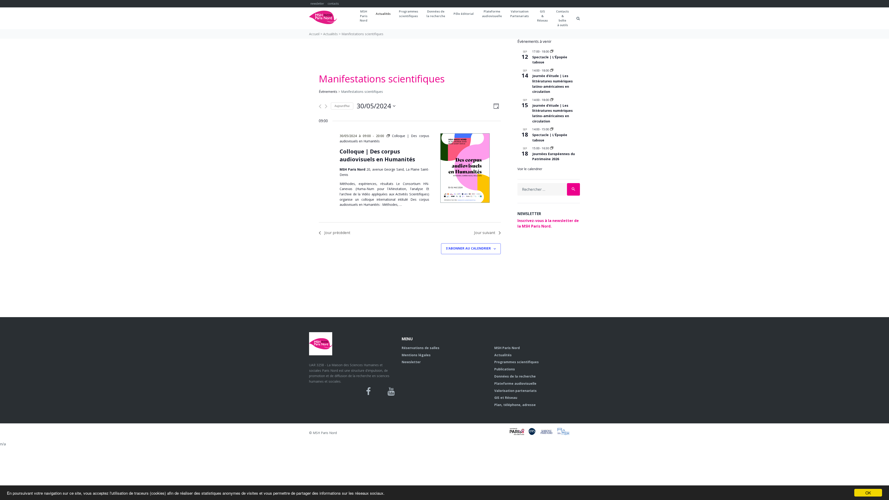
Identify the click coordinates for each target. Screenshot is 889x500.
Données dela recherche (435, 13)
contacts (333, 4)
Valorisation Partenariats (519, 13)
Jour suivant (484, 232)
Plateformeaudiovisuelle (492, 13)
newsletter (317, 4)
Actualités (383, 14)
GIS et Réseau (505, 397)
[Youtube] (391, 391)
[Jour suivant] (326, 106)
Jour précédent (337, 232)
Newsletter (411, 362)
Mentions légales (416, 355)
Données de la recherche (515, 376)
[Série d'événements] (551, 51)
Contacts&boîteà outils (562, 18)
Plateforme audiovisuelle (515, 383)
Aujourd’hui (342, 106)
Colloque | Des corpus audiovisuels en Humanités (377, 155)
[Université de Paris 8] (519, 433)
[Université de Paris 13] (548, 433)
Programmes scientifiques (408, 13)
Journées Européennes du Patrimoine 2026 (553, 156)
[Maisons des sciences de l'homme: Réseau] (565, 433)
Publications (504, 369)
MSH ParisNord (363, 15)
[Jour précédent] (320, 106)
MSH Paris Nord (507, 348)
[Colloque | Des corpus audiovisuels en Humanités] (465, 168)
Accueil (314, 34)
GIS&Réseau (542, 15)
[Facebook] (368, 391)
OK (868, 493)
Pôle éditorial (464, 14)
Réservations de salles (420, 348)
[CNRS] (534, 433)
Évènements (328, 91)
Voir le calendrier (529, 169)
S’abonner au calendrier (468, 248)
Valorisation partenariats (515, 390)
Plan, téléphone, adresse (515, 405)
